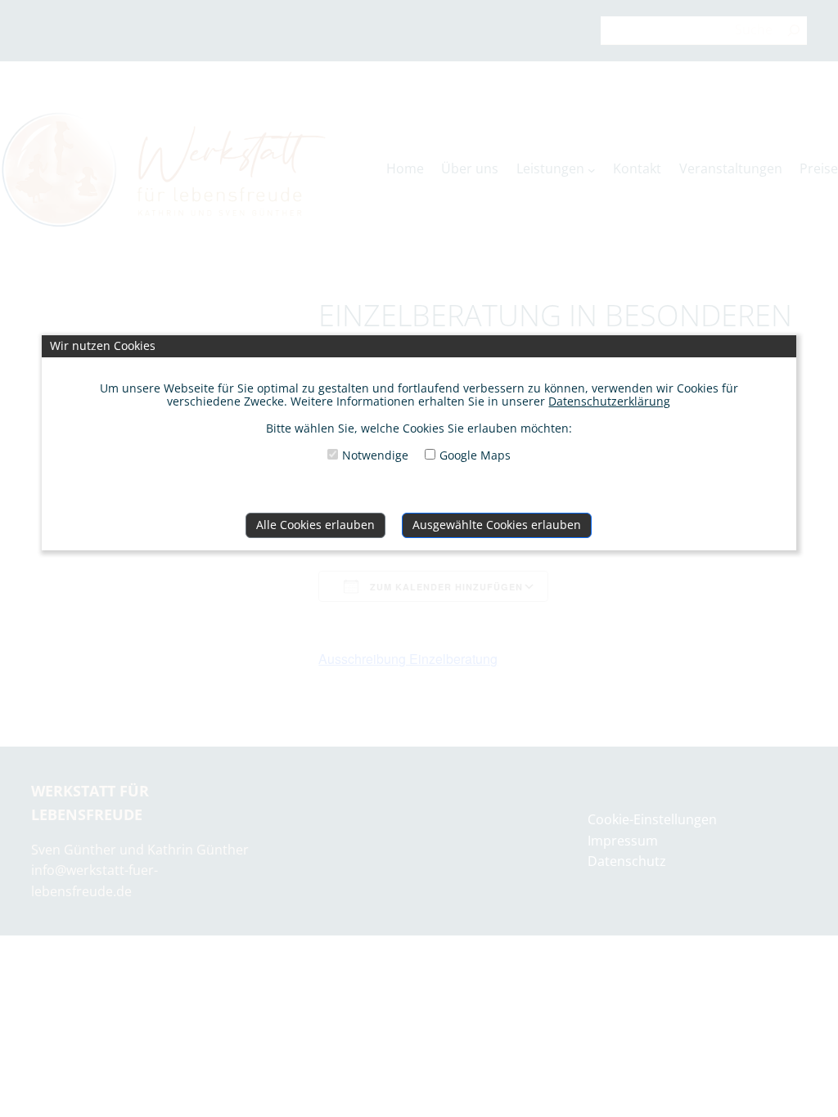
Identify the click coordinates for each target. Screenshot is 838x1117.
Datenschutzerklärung (609, 401)
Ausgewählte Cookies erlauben (496, 524)
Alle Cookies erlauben (315, 524)
